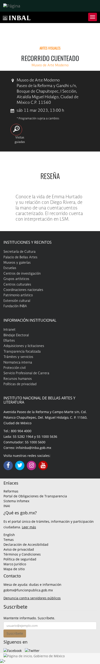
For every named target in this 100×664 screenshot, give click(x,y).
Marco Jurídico (14, 564)
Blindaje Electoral (16, 335)
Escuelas (9, 268)
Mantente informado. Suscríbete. (29, 618)
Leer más (29, 527)
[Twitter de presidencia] (32, 650)
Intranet (9, 329)
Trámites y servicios (18, 357)
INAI (6, 506)
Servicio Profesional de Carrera (26, 373)
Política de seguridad (19, 559)
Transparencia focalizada (22, 351)
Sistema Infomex (16, 501)
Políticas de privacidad (20, 384)
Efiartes (9, 340)
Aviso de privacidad (18, 549)
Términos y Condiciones (22, 554)
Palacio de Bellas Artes (20, 257)
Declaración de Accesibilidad (25, 544)
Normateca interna (17, 362)
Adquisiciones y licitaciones (23, 346)
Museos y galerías (17, 262)
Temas (8, 539)
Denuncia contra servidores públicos (32, 598)
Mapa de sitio (14, 569)
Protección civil (14, 368)
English (9, 535)
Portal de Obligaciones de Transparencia (35, 496)
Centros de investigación (22, 273)
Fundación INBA (15, 306)
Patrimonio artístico (18, 295)
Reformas (10, 491)
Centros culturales (17, 284)
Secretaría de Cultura (19, 251)
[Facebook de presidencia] (12, 650)
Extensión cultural (16, 301)
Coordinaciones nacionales (23, 290)
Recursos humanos (17, 379)
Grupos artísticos (16, 279)
